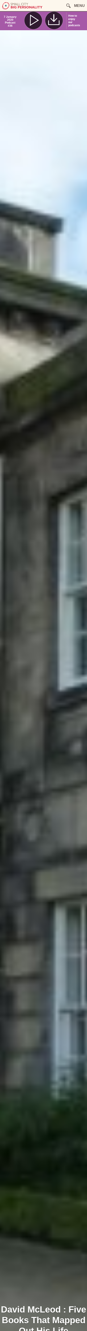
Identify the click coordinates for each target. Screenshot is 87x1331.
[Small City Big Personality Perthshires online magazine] (22, 8)
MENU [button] (79, 6)
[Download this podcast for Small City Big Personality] (54, 21)
